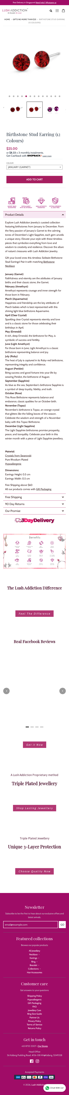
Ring (33, 961)
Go (62, 924)
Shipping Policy (34, 995)
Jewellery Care (34, 1010)
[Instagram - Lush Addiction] (37, 1061)
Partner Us (34, 1017)
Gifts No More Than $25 (24, 19)
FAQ (34, 1006)
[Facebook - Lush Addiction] (32, 1061)
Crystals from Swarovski (18, 455)
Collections (33, 968)
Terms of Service (34, 1024)
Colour (9, 163)
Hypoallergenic (34, 999)
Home (7, 19)
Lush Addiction (38, 1084)
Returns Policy (34, 1028)
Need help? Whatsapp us (46, 2)
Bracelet (33, 965)
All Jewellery (34, 950)
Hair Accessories (34, 972)
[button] (6, 691)
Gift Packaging (43, 489)
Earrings (33, 958)
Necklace (33, 954)
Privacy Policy (34, 1021)
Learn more (47, 156)
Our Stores (43, 1046)
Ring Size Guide (34, 1013)
